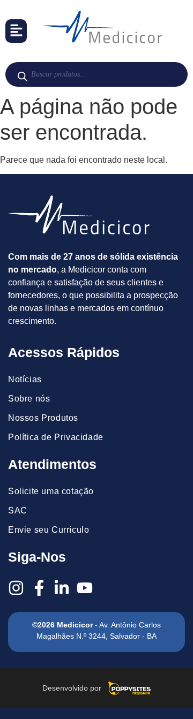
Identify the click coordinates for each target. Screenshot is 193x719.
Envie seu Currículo (48, 529)
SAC (17, 510)
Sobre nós (29, 398)
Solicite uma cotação (51, 491)
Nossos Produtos (43, 417)
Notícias (25, 379)
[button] (16, 31)
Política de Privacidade (55, 437)
